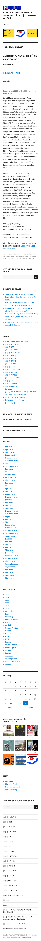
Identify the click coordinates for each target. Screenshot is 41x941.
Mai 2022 (9, 522)
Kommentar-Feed (12, 787)
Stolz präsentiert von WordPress (21, 937)
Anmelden (9, 781)
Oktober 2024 (10, 480)
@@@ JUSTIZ (10, 358)
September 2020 (11, 564)
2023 (7, 603)
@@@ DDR (9, 347)
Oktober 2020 (10, 561)
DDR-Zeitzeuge (11, 622)
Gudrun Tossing (11, 628)
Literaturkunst (11, 645)
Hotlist (8, 631)
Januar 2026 (10, 455)
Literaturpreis (10, 648)
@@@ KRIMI (10, 361)
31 (25, 703)
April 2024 (9, 489)
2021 (7, 597)
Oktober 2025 (10, 463)
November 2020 (11, 558)
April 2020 (9, 572)
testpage (8, 389)
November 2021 (11, 531)
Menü (6, 24)
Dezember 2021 (11, 528)
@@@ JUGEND (11, 355)
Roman (8, 653)
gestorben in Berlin (30, 256)
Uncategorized (11, 659)
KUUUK (22, 254)
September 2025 (11, 466)
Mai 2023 (8, 505)
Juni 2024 (9, 483)
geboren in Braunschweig (15, 256)
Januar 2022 (10, 525)
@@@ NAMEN (11, 372)
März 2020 (9, 575)
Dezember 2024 (11, 477)
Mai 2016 (8, 578)
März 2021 (9, 550)
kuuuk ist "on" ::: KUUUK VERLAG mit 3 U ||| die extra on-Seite (20, 15)
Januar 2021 (9, 553)
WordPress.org (11, 790)
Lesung (8, 642)
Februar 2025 (10, 475)
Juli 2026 (8, 447)
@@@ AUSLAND (12, 344)
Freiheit (8, 625)
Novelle (28, 254)
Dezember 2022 (11, 511)
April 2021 (9, 547)
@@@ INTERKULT (12, 353)
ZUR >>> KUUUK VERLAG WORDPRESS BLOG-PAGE (19, 911)
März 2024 (9, 491)
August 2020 (10, 567)
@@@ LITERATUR (12, 369)
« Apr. (10, 707)
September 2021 (11, 533)
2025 (7, 608)
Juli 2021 (8, 539)
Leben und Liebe (8, 258)
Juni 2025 (9, 469)
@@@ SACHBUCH (12, 378)
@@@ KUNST (10, 364)
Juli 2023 (8, 500)
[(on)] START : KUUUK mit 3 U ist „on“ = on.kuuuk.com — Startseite (18, 918)
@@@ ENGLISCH (12, 350)
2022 (7, 600)
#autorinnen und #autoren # (16, 341)
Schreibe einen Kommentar (25, 258)
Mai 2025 (9, 472)
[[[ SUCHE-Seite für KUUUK (16, 397)
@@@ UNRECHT (12, 383)
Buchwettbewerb (12, 620)
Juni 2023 (9, 503)
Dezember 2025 (11, 458)
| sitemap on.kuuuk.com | (15, 400)
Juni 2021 (8, 542)
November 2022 (11, 514)
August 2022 (10, 517)
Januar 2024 (10, 494)
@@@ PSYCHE (11, 375)
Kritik (7, 636)
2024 (14, 254)
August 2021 (10, 536)
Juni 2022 (9, 519)
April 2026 (9, 449)
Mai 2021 (8, 544)
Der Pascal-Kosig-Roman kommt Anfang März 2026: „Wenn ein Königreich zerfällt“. (21, 316)
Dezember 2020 (11, 556)
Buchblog (9, 617)
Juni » (31, 707)
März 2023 (9, 508)
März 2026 (9, 452)
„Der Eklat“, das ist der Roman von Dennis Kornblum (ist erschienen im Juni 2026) (21, 297)
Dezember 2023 (11, 497)
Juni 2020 (9, 570)
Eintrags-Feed (11, 784)
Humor (8, 634)
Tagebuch (9, 656)
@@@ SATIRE (11, 381)
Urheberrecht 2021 (12, 661)
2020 (7, 594)
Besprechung (10, 611)
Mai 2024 (9, 486)
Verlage (8, 664)
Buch (18, 254)
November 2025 (11, 461)
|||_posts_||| (10, 403)
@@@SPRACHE (11, 386)
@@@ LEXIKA (11, 367)
